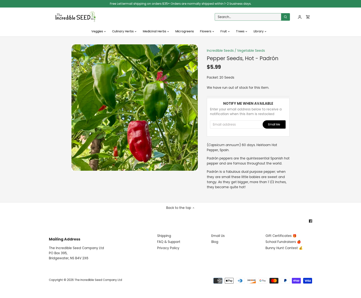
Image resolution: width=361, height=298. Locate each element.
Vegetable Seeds (251, 50)
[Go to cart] (308, 17)
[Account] (300, 17)
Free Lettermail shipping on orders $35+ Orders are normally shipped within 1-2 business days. (180, 4)
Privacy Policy (168, 248)
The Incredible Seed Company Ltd (98, 280)
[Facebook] (310, 221)
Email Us (218, 236)
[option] (134, 107)
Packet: (212, 77)
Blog (214, 242)
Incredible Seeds (220, 50)
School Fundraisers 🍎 (283, 242)
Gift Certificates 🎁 (281, 236)
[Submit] (285, 16)
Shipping (164, 236)
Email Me (274, 124)
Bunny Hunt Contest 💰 (284, 248)
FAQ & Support (168, 242)
